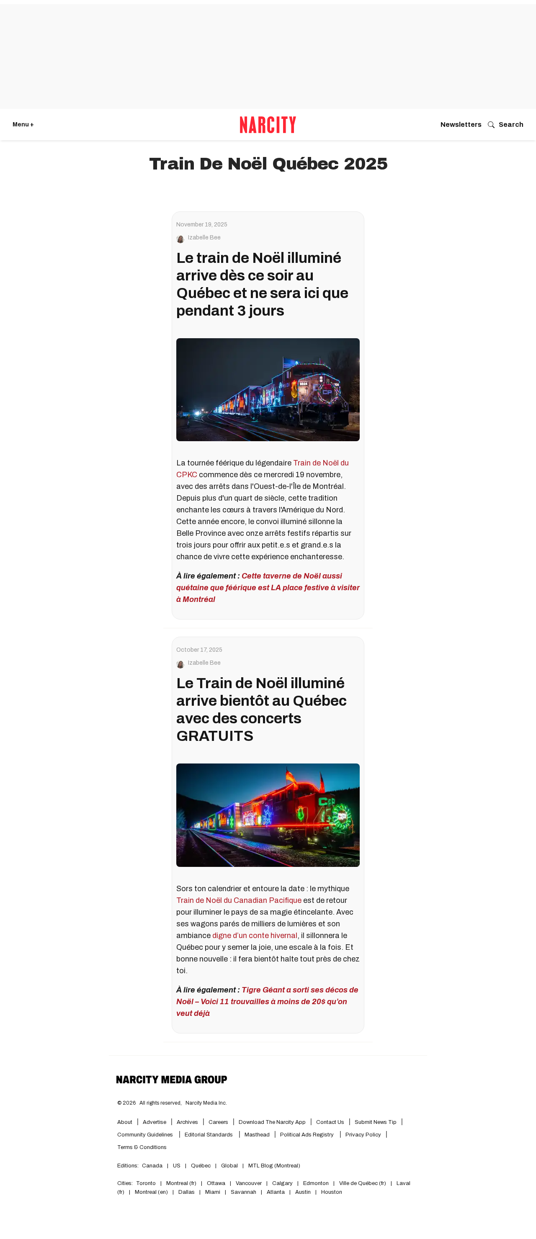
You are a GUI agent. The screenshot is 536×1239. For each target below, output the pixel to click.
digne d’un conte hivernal (254, 935)
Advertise (154, 1122)
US (176, 1166)
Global (229, 1166)
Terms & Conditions (142, 1147)
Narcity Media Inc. (206, 1103)
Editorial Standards (209, 1135)
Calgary (282, 1183)
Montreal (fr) (181, 1183)
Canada (152, 1166)
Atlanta (276, 1192)
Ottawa (216, 1183)
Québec (201, 1166)
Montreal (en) (151, 1192)
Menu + (23, 124)
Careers (218, 1122)
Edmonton (316, 1183)
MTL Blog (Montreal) (274, 1166)
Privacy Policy (363, 1135)
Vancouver (249, 1183)
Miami (212, 1192)
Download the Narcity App (272, 1122)
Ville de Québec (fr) (362, 1183)
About (124, 1122)
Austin (303, 1192)
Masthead (257, 1135)
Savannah (243, 1192)
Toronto (146, 1183)
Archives (187, 1122)
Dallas (186, 1192)
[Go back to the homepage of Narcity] (268, 124)
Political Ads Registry (307, 1135)
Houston (331, 1192)
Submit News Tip (376, 1122)
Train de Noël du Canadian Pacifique (239, 900)
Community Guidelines (145, 1135)
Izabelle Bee (204, 238)
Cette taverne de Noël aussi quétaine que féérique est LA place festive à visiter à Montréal (268, 588)
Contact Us (330, 1122)
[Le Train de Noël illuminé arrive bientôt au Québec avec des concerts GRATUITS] (268, 814)
